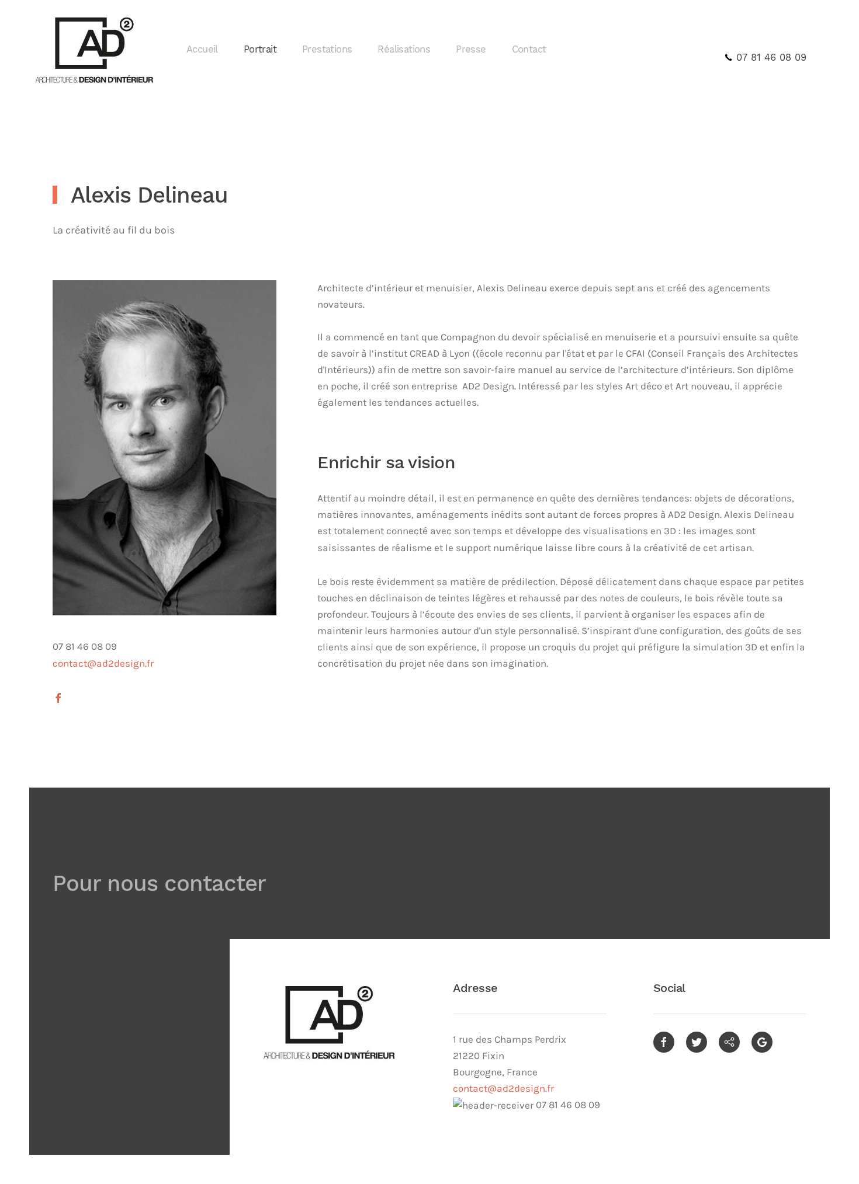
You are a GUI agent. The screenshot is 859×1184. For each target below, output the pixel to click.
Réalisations (403, 49)
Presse (471, 49)
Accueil (202, 49)
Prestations (327, 49)
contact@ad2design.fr (503, 1088)
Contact (529, 49)
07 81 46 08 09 (769, 57)
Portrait (260, 49)
